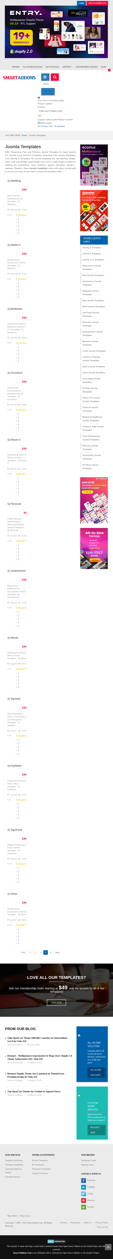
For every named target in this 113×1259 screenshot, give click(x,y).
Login (81, 3)
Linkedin (91, 1187)
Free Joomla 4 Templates (17, 158)
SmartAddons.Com (22, 1253)
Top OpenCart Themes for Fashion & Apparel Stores (33, 1091)
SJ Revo (12, 893)
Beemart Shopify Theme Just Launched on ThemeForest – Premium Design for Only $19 (36, 1075)
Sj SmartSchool (16, 570)
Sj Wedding (14, 180)
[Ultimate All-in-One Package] (94, 548)
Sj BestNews (14, 308)
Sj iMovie (12, 637)
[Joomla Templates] (19, 77)
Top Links (48, 91)
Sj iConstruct (14, 372)
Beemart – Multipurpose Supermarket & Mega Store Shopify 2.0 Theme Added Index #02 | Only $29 (39, 1057)
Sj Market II (14, 244)
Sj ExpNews (14, 765)
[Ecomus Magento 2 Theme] (94, 165)
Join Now (56, 1002)
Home (24, 135)
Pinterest (90, 1200)
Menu (46, 84)
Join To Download (97, 3)
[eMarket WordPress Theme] (94, 210)
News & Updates (15, 1044)
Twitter (90, 1194)
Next (57, 952)
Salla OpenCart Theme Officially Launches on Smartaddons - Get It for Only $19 (38, 1039)
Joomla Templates (23, 146)
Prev (23, 952)
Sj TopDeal (13, 698)
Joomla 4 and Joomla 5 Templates (25, 155)
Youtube (90, 1207)
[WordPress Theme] (94, 500)
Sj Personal (14, 503)
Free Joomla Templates (64, 155)
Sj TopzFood (14, 829)
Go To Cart (43, 126)
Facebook (91, 1180)
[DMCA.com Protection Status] (56, 1241)
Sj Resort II (13, 439)
